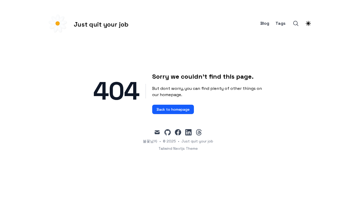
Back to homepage (173, 109)
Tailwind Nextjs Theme (178, 148)
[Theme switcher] (308, 23)
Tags (280, 23)
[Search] (296, 23)
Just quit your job (197, 141)
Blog (264, 23)
